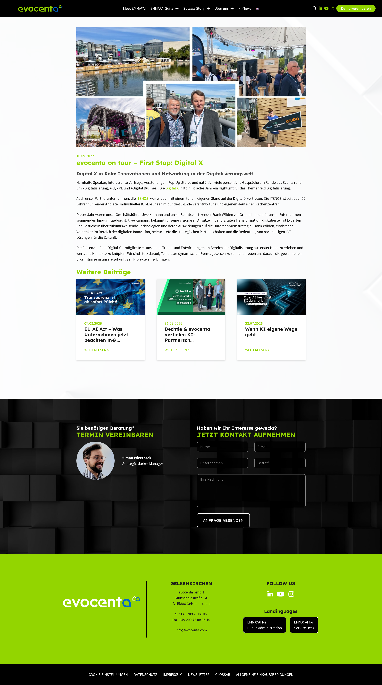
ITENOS (142, 198)
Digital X (172, 188)
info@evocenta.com (191, 630)
